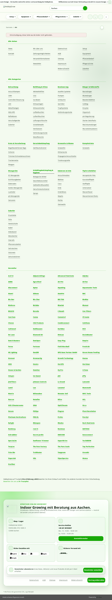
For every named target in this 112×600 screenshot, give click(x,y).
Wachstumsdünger (90, 125)
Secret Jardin (38, 435)
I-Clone (85, 370)
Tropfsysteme (63, 108)
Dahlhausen (37, 329)
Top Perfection (88, 446)
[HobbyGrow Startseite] (16, 8)
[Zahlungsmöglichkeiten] (31, 556)
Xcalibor (11, 464)
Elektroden (12, 184)
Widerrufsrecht (63, 69)
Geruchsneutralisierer (41, 189)
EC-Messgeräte (13, 175)
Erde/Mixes (62, 192)
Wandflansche (38, 137)
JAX (59, 376)
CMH (10, 96)
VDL (34, 458)
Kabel (10, 228)
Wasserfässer (88, 192)
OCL (84, 399)
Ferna (10, 346)
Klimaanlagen (38, 104)
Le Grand (61, 382)
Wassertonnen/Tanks (90, 196)
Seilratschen (13, 248)
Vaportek (12, 458)
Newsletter (37, 64)
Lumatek (86, 382)
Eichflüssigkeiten (14, 179)
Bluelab (61, 305)
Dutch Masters (14, 341)
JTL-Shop (99, 597)
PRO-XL (36, 417)
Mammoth (86, 388)
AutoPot (61, 293)
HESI (10, 364)
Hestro (35, 364)
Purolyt (85, 417)
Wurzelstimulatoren (90, 129)
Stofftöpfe (86, 184)
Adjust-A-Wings (39, 276)
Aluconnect (12, 288)
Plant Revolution (89, 411)
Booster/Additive (89, 100)
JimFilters (12, 382)
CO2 (34, 96)
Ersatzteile (12, 215)
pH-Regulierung (88, 116)
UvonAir (85, 452)
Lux (34, 388)
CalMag (85, 104)
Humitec (36, 370)
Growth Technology (65, 358)
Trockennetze (13, 160)
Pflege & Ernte (88, 64)
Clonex (11, 323)
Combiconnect (63, 323)
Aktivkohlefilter (38, 91)
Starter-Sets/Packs (89, 120)
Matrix (11, 394)
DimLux (61, 335)
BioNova (11, 305)
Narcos (11, 399)
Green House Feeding (90, 352)
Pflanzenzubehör (14, 244)
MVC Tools (86, 394)
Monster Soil (63, 394)
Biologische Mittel (39, 177)
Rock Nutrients (88, 423)
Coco (59, 184)
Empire (85, 341)
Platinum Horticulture (17, 417)
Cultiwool (12, 329)
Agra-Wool (37, 282)
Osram (10, 411)
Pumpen (61, 96)
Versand (30, 592)
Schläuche (62, 100)
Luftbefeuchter (38, 112)
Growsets (86, 148)
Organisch (86, 112)
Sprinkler (61, 104)
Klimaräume (62, 152)
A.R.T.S (10, 276)
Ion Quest (37, 376)
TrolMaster (37, 452)
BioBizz (85, 299)
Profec (60, 417)
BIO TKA (61, 299)
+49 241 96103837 (65, 528)
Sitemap (61, 59)
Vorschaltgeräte (14, 120)
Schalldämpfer (38, 125)
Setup (85, 49)
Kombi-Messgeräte (15, 188)
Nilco (60, 399)
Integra (11, 376)
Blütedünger (87, 96)
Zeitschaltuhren (14, 257)
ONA (35, 405)
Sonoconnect (87, 435)
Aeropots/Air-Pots (89, 175)
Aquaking (61, 288)
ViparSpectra (63, 458)
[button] (90, 17)
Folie (10, 219)
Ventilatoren (37, 129)
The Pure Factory (40, 446)
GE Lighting (12, 352)
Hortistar (86, 364)
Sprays (35, 193)
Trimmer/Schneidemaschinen (19, 156)
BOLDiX (11, 311)
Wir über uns (38, 49)
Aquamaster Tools (89, 288)
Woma (85, 458)
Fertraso (36, 346)
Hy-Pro (60, 370)
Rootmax (61, 429)
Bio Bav (11, 299)
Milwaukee (37, 394)
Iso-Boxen (36, 100)
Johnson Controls (39, 382)
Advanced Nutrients (66, 276)
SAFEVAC (85, 429)
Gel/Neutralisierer (39, 148)
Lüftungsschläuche (40, 120)
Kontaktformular (81, 538)
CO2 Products (38, 323)
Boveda (36, 311)
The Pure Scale (64, 446)
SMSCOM (61, 435)
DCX (84, 329)
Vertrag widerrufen (96, 580)
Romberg (11, 429)
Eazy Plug (61, 341)
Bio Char (36, 299)
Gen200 (36, 352)
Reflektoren (12, 116)
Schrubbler (12, 435)
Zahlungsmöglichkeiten (41, 54)
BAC (84, 293)
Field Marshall (63, 346)
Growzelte (61, 148)
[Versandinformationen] (63, 553)
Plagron (61, 411)
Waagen (11, 164)
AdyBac (85, 276)
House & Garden (14, 370)
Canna (35, 317)
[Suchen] (85, 8)
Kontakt (11, 54)
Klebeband (12, 232)
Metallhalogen (13, 108)
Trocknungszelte (64, 160)
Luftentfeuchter (39, 116)
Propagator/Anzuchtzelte (67, 156)
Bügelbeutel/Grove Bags (17, 148)
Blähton (61, 179)
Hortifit (61, 364)
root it (35, 429)
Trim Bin (11, 452)
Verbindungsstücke (40, 133)
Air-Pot (60, 282)
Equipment (87, 54)
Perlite (60, 200)
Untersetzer (87, 188)
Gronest (11, 358)
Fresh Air (86, 346)
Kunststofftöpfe (88, 179)
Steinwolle (62, 204)
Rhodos (60, 423)
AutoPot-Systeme (64, 91)
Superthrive (62, 441)
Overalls (11, 240)
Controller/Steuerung (16, 100)
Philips (35, 411)
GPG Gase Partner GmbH (67, 352)
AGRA (10, 282)
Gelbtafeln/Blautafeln (41, 185)
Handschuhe (13, 224)
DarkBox (61, 329)
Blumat (85, 305)
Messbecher (12, 236)
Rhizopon (36, 423)
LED (9, 104)
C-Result (61, 311)
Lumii (10, 388)
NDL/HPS (11, 112)
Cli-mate (85, 317)
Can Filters (86, 311)
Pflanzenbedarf (88, 59)
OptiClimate (62, 405)
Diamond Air (38, 335)
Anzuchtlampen (14, 91)
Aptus (35, 288)
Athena (36, 293)
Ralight (11, 423)
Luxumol (61, 388)
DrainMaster (87, 335)
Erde (59, 188)
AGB (59, 54)
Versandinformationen (41, 59)
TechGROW (86, 441)
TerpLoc (11, 446)
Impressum (62, 64)
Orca (84, 405)
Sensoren (11, 200)
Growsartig (37, 358)
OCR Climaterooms (15, 405)
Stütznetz (11, 253)
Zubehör (86, 69)
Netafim (36, 399)
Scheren (11, 152)
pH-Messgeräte (14, 196)
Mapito (60, 196)
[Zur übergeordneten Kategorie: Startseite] (102, 27)
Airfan (85, 282)
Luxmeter (11, 192)
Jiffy (84, 376)
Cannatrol (62, 317)
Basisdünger (87, 91)
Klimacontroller (39, 108)
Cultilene (86, 323)
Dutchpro (36, 341)
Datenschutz (62, 49)
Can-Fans (11, 317)
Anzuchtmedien (64, 175)
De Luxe (11, 335)
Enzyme (85, 108)
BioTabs (36, 305)
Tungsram (62, 452)
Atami (10, 293)
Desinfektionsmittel (40, 181)
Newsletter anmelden (93, 570)
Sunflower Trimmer (41, 441)
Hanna (85, 358)
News (10, 49)
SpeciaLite (12, 441)
